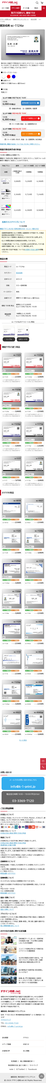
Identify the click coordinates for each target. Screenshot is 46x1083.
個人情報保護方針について (9, 926)
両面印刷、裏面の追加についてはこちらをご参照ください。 (20, 144)
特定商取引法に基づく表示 (17, 1065)
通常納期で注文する (29, 103)
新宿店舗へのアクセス (7, 873)
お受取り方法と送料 (32, 249)
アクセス (26, 1037)
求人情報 (26, 1051)
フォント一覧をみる (32, 229)
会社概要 (5, 1037)
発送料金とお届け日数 (8, 845)
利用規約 (14, 1061)
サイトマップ (34, 1065)
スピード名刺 (5, 8)
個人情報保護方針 (26, 1061)
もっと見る (23, 740)
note (11, 1069)
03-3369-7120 (23, 801)
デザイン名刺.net (5, 19)
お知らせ (26, 1044)
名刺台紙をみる (19, 229)
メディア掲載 (6, 1044)
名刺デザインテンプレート (21, 19)
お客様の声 (6, 1051)
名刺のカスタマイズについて (13, 222)
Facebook (32, 1069)
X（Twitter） (20, 1069)
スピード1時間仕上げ (29, 118)
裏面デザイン (6, 198)
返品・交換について (7, 909)
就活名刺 (34, 19)
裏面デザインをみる (7, 229)
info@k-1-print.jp (23, 786)
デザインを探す (16, 8)
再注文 (36, 8)
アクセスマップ (6, 1020)
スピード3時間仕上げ (29, 134)
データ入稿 (26, 8)
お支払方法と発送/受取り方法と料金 (13, 833)
